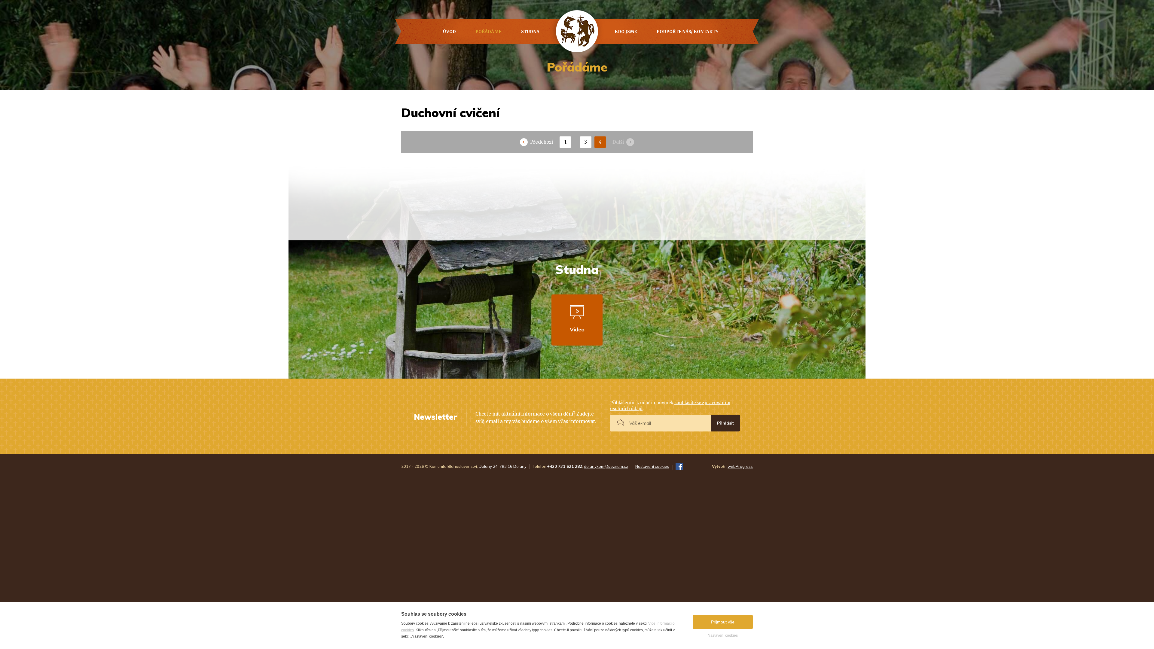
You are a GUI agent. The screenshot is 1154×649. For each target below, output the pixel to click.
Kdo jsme (626, 31)
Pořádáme (488, 31)
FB (679, 466)
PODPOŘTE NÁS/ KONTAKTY (688, 31)
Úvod (449, 31)
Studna (530, 31)
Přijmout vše (722, 622)
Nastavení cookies (723, 635)
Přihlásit (725, 423)
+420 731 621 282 (564, 466)
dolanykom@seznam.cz (606, 466)
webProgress (740, 466)
